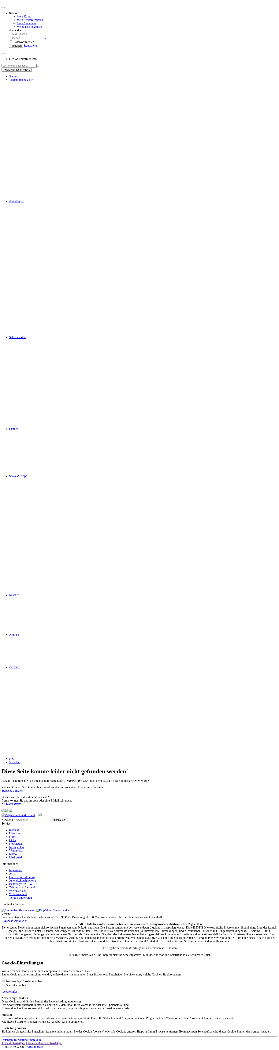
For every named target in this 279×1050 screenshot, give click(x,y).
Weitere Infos (10, 991)
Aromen (14, 634)
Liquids (14, 428)
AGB (12, 873)
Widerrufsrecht (18, 894)
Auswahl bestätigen (13, 1043)
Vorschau (14, 762)
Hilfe (12, 836)
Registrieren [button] (31, 45)
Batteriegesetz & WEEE (23, 884)
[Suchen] (38, 66)
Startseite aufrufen (12, 790)
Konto (13, 854)
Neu (11, 758)
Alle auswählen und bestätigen (44, 1043)
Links (12, 840)
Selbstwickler (17, 337)
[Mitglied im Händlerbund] (20, 815)
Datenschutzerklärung (22, 877)
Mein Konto (24, 16)
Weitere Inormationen (14, 920)
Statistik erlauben (16, 985)
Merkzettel (15, 857)
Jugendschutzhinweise (22, 880)
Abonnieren (59, 819)
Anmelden (16, 45)
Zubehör (14, 667)
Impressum (15, 870)
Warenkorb (15, 850)
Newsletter (8, 819)
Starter (13, 76)
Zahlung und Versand (22, 887)
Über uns (14, 833)
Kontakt (14, 830)
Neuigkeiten (16, 847)
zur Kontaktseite (11, 804)
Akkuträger (16, 201)
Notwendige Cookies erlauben (24, 981)
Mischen (14, 595)
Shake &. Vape (18, 476)
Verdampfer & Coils (21, 79)
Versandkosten (34, 1046)
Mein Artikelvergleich (30, 19)
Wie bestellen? (17, 890)
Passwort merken (23, 42)
